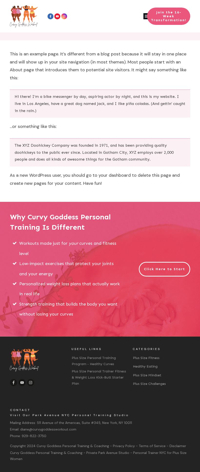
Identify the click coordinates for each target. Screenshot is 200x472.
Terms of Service (152, 446)
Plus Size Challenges (149, 384)
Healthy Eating (145, 366)
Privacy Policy (124, 446)
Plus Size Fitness (146, 358)
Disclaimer (178, 446)
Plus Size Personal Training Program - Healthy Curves (94, 361)
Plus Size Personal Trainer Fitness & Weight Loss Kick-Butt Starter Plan (99, 377)
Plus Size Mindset (147, 375)
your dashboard (115, 175)
